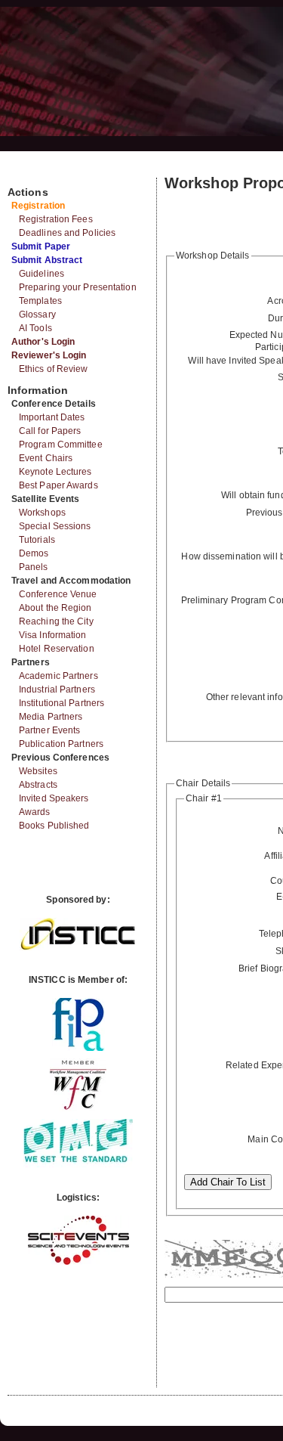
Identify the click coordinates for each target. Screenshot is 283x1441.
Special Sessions (55, 526)
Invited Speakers (54, 798)
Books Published (54, 825)
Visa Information (53, 635)
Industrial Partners (57, 689)
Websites (38, 771)
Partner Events (49, 730)
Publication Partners (61, 744)
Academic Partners (58, 676)
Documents (24, 171)
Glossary (37, 314)
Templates (40, 301)
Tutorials (37, 540)
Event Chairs (45, 458)
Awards (35, 812)
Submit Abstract (47, 260)
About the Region (55, 608)
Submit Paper (40, 246)
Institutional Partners (61, 703)
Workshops (42, 512)
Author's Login (43, 341)
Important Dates (52, 417)
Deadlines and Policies (67, 233)
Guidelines (41, 273)
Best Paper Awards (58, 485)
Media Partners (50, 716)
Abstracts (38, 784)
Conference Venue (58, 594)
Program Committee (61, 444)
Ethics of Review (53, 369)
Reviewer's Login (49, 355)
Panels (33, 567)
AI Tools (35, 328)
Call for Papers (50, 431)
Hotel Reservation (56, 648)
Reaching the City (56, 621)
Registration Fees (56, 219)
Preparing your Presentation (78, 287)
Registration (38, 205)
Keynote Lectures (55, 471)
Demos (34, 553)
